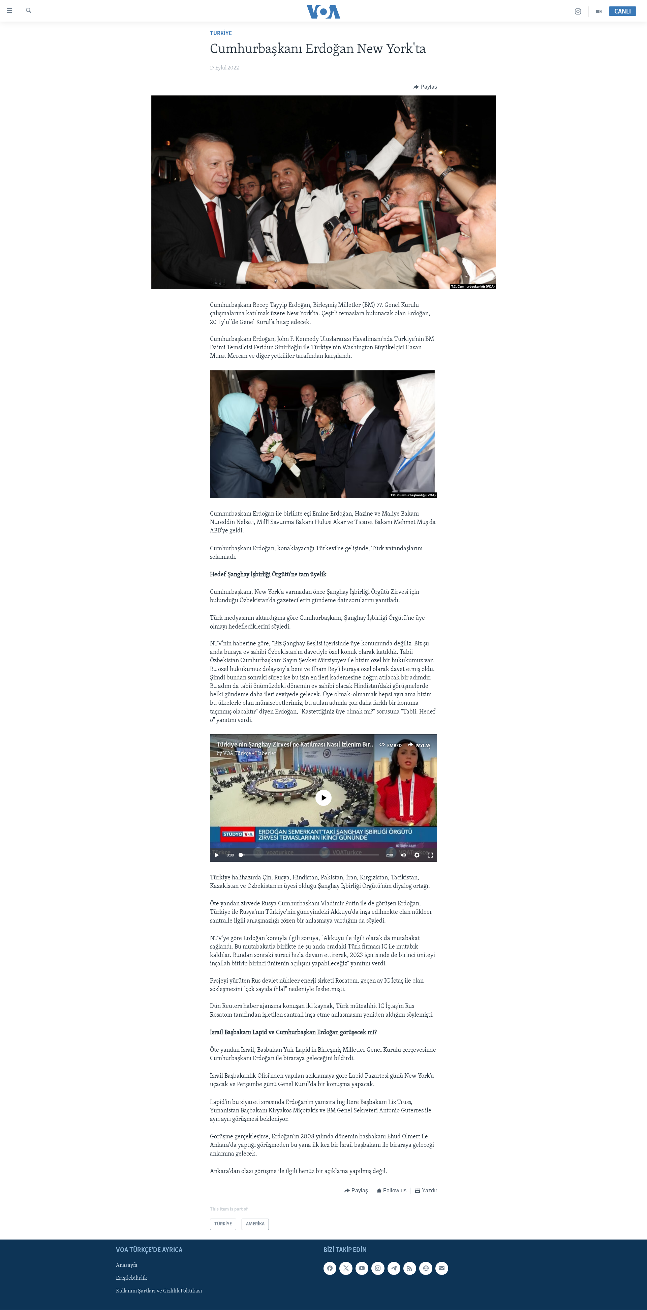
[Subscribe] (441, 1268)
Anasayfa (126, 1266)
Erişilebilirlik (131, 1278)
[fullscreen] (430, 855)
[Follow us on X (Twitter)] (345, 1268)
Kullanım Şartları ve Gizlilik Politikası (159, 1291)
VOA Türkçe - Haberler (249, 753)
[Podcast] (425, 1268)
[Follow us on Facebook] (330, 1268)
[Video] (599, 11)
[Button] (425, 87)
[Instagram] (578, 11)
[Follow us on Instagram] (377, 1268)
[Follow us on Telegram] (394, 1268)
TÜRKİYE (221, 34)
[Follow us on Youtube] (362, 1268)
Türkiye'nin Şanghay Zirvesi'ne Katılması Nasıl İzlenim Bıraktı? (300, 744)
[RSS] (409, 1268)
